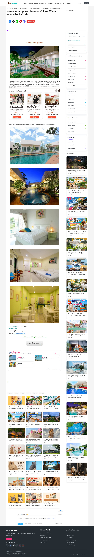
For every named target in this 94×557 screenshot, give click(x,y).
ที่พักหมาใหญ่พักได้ (71, 47)
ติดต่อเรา (9, 539)
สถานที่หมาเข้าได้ (43, 542)
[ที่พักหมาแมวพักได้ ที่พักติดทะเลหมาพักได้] (86, 10)
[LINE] (17, 21)
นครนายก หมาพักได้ (72, 63)
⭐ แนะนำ (22, 393)
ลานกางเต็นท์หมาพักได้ (72, 50)
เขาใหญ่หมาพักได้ (69, 537)
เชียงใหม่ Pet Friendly (71, 540)
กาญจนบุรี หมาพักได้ (72, 67)
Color (19, 514)
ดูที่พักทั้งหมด (16, 539)
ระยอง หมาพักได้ (71, 105)
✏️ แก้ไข (16, 393)
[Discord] (24, 21)
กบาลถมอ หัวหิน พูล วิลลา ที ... (56, 8)
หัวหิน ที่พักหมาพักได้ (45, 8)
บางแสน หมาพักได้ (71, 96)
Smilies (27, 514)
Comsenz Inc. (22, 554)
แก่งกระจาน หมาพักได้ (72, 73)
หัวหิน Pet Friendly (70, 535)
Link (23, 514)
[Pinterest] (20, 21)
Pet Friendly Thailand (33, 3)
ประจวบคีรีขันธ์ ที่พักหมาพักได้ (35, 8)
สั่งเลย (16, 117)
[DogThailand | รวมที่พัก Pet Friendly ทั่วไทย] (12, 2)
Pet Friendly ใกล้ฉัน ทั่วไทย (23, 8)
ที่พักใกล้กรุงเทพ (71, 44)
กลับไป (61, 510)
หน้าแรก (25, 3)
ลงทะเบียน (86, 3)
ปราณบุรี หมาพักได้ (71, 86)
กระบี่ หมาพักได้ (71, 145)
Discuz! (11, 554)
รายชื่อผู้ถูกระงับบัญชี (15, 553)
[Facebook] (10, 21)
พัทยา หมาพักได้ (71, 99)
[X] (13, 21)
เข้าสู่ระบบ (50, 518)
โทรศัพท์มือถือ (8, 553)
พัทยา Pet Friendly (70, 533)
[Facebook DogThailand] (7, 545)
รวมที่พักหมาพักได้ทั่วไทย (45, 533)
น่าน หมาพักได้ (70, 128)
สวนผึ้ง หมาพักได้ (71, 76)
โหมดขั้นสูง (60, 514)
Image (21, 514)
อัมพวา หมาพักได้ (71, 60)
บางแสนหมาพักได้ (70, 542)
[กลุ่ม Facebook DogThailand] (10, 545)
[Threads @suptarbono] (16, 545)
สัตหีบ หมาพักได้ (71, 102)
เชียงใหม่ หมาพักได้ (71, 122)
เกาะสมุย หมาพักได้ (71, 148)
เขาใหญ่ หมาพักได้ (71, 70)
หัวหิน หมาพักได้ (71, 82)
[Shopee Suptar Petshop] (23, 545)
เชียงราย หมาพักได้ (71, 125)
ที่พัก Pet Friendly (13, 8)
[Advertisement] (35, 32)
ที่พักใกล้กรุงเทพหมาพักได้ (45, 537)
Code (26, 514)
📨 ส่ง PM (29, 393)
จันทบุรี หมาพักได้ (71, 109)
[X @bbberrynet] (13, 545)
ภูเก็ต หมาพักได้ (71, 142)
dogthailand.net (23, 553)
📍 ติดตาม (35, 393)
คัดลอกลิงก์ (31, 21)
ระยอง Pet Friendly (70, 545)
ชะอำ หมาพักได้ (71, 79)
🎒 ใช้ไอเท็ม (41, 393)
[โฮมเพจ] (7, 8)
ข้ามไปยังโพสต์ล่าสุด (38, 523)
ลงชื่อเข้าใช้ (81, 3)
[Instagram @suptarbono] (20, 545)
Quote (24, 514)
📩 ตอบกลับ (10, 393)
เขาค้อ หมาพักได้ (71, 131)
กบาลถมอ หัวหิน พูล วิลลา (19, 333)
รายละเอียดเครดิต (58, 523)
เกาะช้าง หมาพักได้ (71, 112)
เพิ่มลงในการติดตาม (28, 523)
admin (13, 18)
